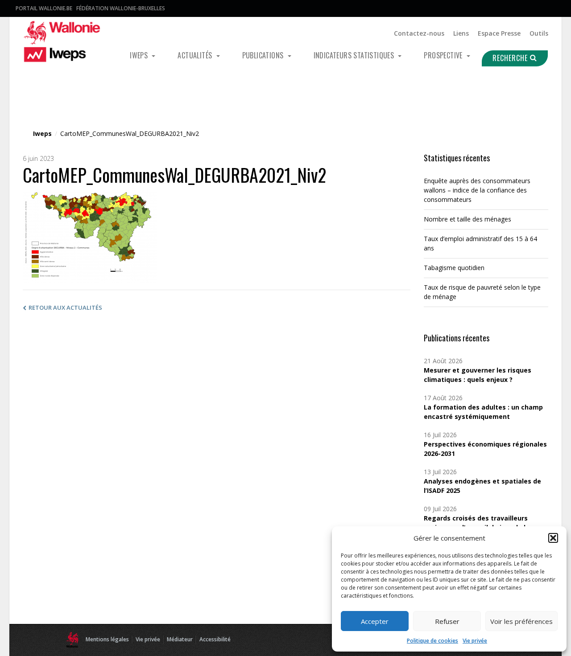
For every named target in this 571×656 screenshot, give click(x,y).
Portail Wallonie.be (44, 8)
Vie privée (475, 640)
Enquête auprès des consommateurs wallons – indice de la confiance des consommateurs (477, 190)
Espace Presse (499, 33)
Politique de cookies (432, 640)
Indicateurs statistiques (355, 55)
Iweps (139, 55)
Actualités (196, 55)
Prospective (444, 55)
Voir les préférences (521, 621)
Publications (264, 55)
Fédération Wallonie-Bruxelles (120, 8)
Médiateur (180, 639)
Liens (461, 33)
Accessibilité (215, 639)
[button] (553, 537)
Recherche (511, 58)
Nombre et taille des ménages (467, 219)
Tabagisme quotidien (454, 267)
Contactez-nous (419, 33)
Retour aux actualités (65, 307)
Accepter (375, 621)
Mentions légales (107, 639)
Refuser (447, 621)
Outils (539, 33)
